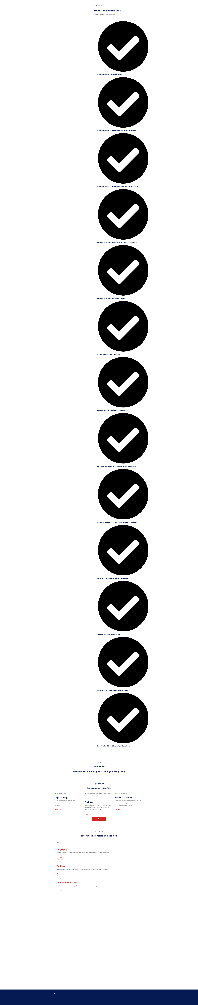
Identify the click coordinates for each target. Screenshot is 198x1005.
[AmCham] (60, 859)
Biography (62, 849)
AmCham (61, 866)
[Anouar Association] (63, 876)
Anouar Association (67, 882)
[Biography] (60, 843)
